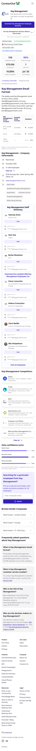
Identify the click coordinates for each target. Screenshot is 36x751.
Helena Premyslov (16, 303)
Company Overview (9, 81)
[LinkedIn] (11, 18)
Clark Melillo (13, 323)
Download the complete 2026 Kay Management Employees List (18, 275)
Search (19, 501)
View (18, 221)
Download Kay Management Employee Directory (18, 25)
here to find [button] (7, 580)
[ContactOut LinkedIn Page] (3, 741)
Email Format (24, 81)
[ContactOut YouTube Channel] (7, 741)
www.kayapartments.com (15, 180)
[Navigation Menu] (32, 3)
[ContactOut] (11, 3)
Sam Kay (12, 235)
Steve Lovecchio (15, 281)
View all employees (18, 365)
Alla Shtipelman (15, 343)
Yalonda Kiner (14, 215)
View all (17, 440)
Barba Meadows (19, 624)
